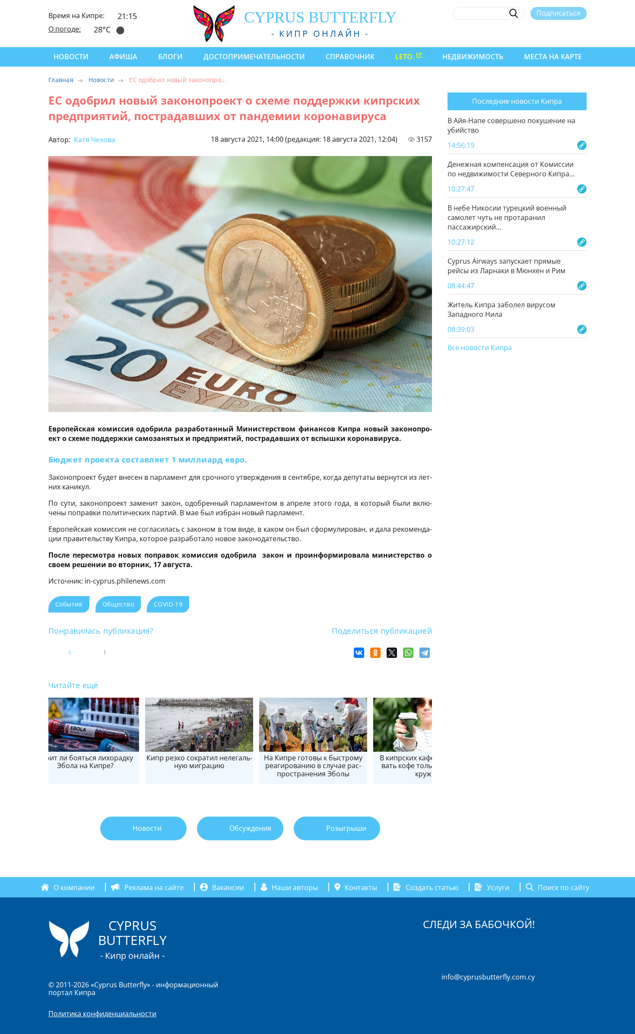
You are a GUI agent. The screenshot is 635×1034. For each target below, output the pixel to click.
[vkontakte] (566, 33)
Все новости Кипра (480, 348)
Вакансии (228, 887)
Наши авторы (295, 887)
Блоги (170, 56)
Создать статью (432, 887)
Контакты (361, 887)
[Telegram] (424, 652)
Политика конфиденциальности (102, 1014)
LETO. (404, 56)
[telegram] (550, 33)
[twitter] (534, 33)
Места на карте (553, 56)
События (69, 604)
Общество (118, 604)
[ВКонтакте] (359, 652)
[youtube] (582, 33)
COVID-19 (168, 604)
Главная (60, 80)
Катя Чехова (93, 139)
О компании (74, 887)
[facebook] (503, 33)
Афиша (123, 56)
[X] (391, 652)
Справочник (350, 56)
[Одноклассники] (375, 652)
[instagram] (519, 33)
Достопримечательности (254, 56)
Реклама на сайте (154, 887)
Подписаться (559, 13)
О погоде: (64, 29)
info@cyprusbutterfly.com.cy (488, 977)
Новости (71, 56)
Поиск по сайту (563, 887)
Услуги (498, 887)
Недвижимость (472, 56)
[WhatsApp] (408, 652)
